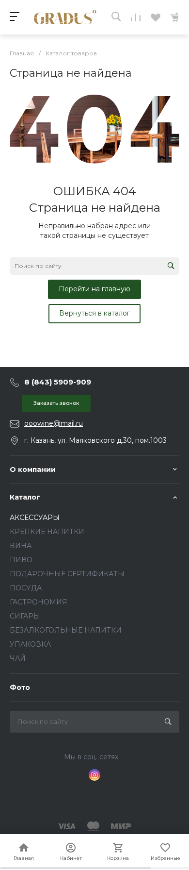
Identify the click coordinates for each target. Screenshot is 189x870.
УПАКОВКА (30, 644)
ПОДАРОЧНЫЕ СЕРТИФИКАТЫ (67, 573)
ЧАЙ (18, 658)
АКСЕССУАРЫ (35, 517)
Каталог (25, 497)
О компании (33, 469)
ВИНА (21, 545)
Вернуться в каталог (94, 313)
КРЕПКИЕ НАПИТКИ (47, 531)
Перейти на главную (94, 288)
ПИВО (21, 559)
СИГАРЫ (25, 616)
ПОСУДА (26, 588)
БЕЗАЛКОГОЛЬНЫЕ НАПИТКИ (66, 630)
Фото (20, 687)
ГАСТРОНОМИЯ (38, 602)
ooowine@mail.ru (53, 423)
